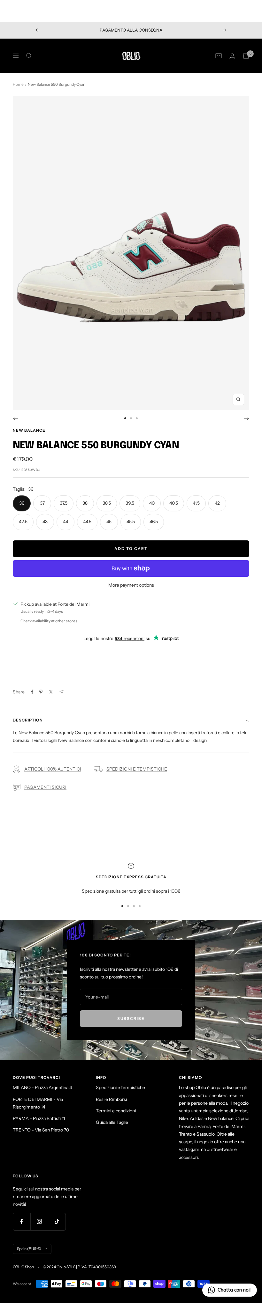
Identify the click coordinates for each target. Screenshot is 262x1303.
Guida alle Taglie (112, 1122)
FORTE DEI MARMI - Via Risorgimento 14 (38, 1103)
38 (85, 503)
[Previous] (15, 418)
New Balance (29, 430)
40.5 (173, 503)
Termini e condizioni (116, 1111)
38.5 (107, 503)
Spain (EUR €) (29, 1248)
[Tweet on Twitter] (51, 692)
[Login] (232, 56)
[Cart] (246, 56)
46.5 (154, 521)
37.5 (63, 503)
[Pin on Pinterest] (40, 692)
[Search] (29, 56)
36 (21, 503)
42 (217, 503)
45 (109, 521)
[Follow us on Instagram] (39, 1221)
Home (18, 84)
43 (45, 521)
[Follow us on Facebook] (21, 1221)
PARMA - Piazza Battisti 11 (39, 1118)
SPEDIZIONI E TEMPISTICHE (136, 769)
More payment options (131, 585)
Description (28, 720)
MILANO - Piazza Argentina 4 (42, 1087)
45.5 (131, 521)
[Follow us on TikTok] (57, 1221)
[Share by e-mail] (61, 692)
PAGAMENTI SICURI (45, 787)
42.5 (23, 521)
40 (152, 503)
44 (65, 521)
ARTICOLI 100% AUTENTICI (52, 769)
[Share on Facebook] (32, 692)
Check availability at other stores (48, 621)
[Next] (246, 418)
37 (42, 503)
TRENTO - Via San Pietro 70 (41, 1130)
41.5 (196, 503)
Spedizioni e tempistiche (120, 1087)
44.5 (87, 521)
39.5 (130, 503)
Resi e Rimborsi (111, 1099)
